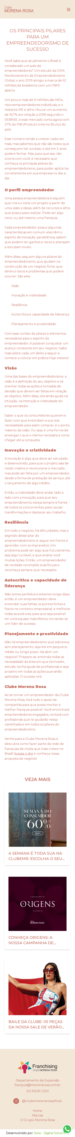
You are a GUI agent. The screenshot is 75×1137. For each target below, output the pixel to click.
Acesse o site (23, 753)
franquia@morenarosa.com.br (38, 1085)
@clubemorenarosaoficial (42, 1101)
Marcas (37, 1115)
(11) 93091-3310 (37, 1091)
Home (37, 1111)
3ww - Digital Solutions (51, 1133)
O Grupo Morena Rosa (37, 1120)
